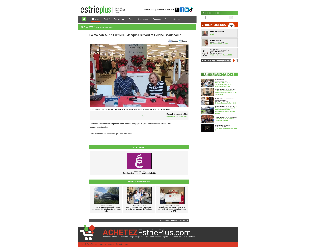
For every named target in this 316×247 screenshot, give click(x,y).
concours (115, 236)
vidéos (175, 236)
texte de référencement (155, 236)
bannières (107, 236)
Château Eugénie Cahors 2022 (221, 55)
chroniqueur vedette (187, 236)
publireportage (139, 236)
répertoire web (126, 236)
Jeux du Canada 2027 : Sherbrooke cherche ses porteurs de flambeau (223, 84)
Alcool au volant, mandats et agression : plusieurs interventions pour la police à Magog (225, 110)
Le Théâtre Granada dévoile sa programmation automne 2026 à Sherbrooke (226, 92)
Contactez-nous (148, 10)
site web (168, 236)
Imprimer (175, 41)
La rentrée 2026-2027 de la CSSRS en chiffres (224, 119)
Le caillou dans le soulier (219, 44)
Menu (97, 19)
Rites (212, 34)
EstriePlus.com (92, 244)
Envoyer (184, 41)
